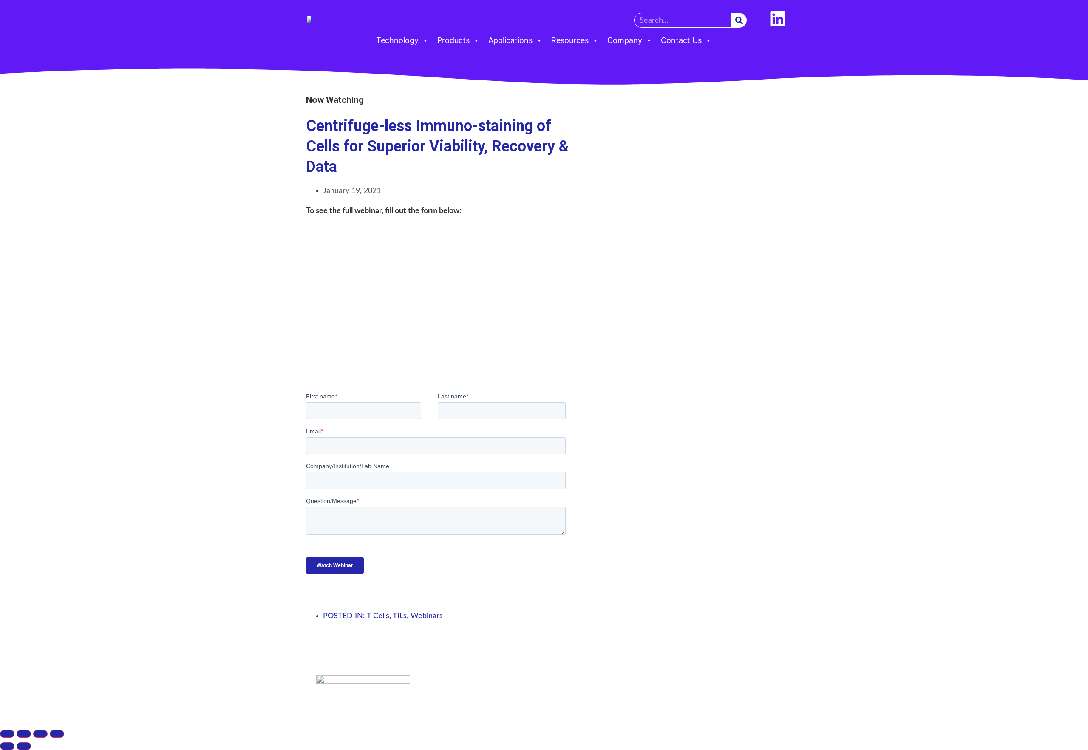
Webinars (427, 616)
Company (624, 40)
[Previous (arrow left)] (7, 746)
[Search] (738, 20)
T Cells (378, 616)
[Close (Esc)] (57, 734)
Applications (510, 40)
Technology (397, 40)
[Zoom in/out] (7, 734)
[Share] (40, 734)
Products (453, 40)
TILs (400, 616)
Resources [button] (570, 40)
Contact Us (681, 40)
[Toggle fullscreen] (24, 734)
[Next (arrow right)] (24, 746)
